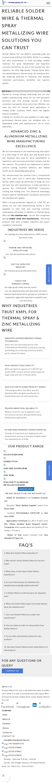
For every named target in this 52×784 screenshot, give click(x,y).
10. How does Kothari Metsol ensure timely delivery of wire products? (26, 648)
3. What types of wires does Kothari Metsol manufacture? (21, 573)
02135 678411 (15, 751)
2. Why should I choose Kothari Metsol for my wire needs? (24, 562)
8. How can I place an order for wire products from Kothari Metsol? (24, 627)
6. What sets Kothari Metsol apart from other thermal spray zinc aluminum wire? (25, 605)
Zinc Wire (9, 475)
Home (4, 715)
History (5, 728)
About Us (6, 719)
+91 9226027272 (16, 743)
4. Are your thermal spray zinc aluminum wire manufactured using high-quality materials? (21, 583)
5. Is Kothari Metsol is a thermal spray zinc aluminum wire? (25, 594)
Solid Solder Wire (13, 455)
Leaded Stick (11, 461)
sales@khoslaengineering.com (16, 740)
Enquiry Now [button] (26, 489)
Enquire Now (49, 470)
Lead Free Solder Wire (15, 468)
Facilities (6, 723)
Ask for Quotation (49, 274)
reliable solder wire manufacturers (24, 218)
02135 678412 (15, 755)
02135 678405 (15, 747)
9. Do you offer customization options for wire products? (22, 637)
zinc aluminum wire (19, 215)
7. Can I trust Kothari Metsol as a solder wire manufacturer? (22, 616)
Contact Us (12, 671)
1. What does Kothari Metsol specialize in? (21, 553)
